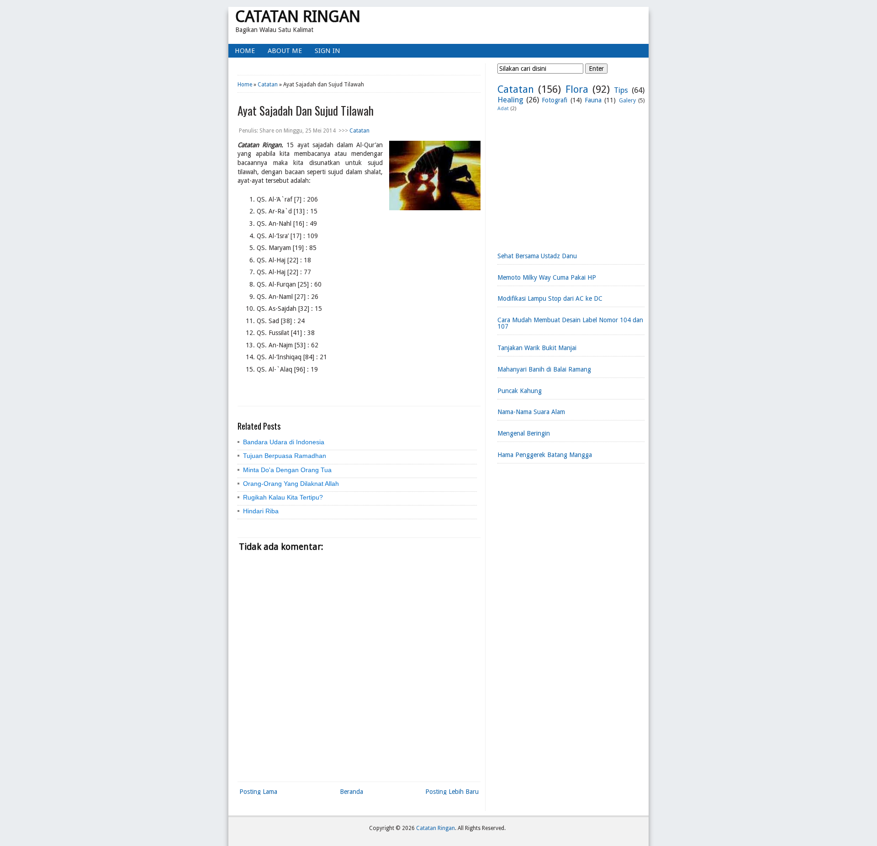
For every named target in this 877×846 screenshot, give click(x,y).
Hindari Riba (261, 511)
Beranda (351, 791)
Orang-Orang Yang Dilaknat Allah (291, 483)
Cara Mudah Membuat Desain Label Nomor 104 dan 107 (570, 323)
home (245, 51)
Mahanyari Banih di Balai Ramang (544, 369)
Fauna (593, 100)
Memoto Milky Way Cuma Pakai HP (546, 277)
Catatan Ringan (297, 16)
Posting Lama (258, 791)
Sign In (327, 51)
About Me (285, 51)
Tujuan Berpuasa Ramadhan (284, 455)
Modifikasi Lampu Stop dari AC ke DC (549, 298)
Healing (510, 99)
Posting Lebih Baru (452, 791)
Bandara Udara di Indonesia (283, 442)
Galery (627, 100)
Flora (576, 89)
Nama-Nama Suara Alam (531, 411)
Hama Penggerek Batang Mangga (544, 454)
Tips (621, 90)
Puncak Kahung (519, 390)
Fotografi (554, 100)
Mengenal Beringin (523, 433)
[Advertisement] (571, 178)
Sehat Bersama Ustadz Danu (537, 256)
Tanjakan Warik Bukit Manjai (536, 347)
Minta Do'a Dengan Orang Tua (287, 470)
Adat (503, 109)
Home (245, 84)
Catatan (268, 84)
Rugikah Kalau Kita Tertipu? (283, 497)
